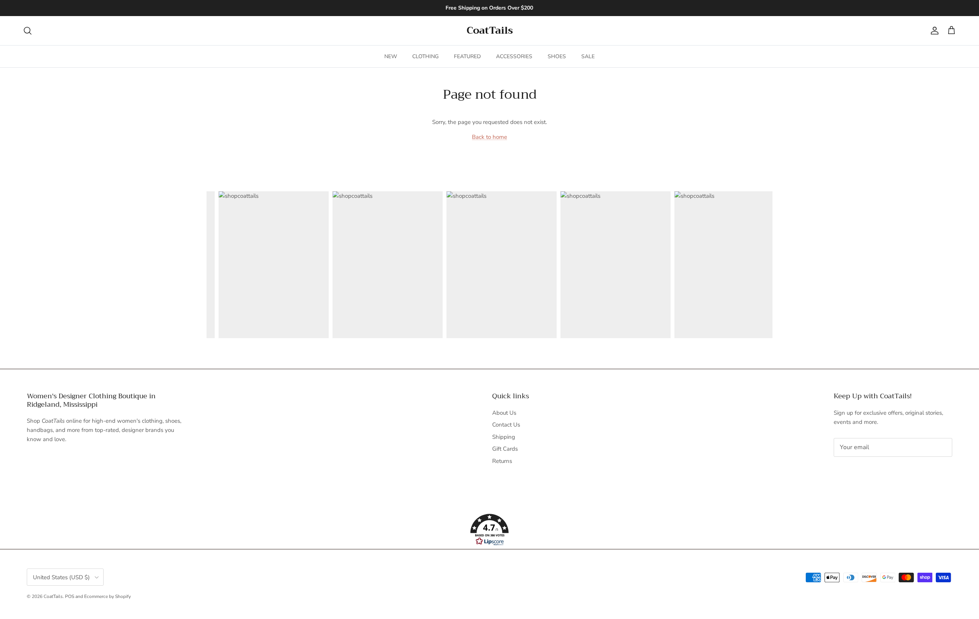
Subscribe (859, 471)
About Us (504, 413)
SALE (588, 56)
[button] (489, 530)
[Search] (27, 30)
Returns (502, 461)
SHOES (557, 56)
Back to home (489, 137)
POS (69, 596)
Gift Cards (505, 449)
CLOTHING (425, 56)
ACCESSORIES (514, 56)
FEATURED (467, 56)
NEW (390, 56)
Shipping (503, 437)
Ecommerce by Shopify (107, 596)
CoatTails (53, 596)
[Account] (933, 30)
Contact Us (506, 424)
